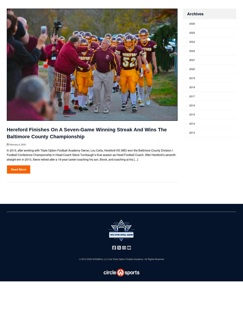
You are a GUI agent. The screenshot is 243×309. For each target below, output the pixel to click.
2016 (192, 105)
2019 (192, 78)
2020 (192, 69)
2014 (192, 123)
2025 (192, 32)
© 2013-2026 (86, 259)
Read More (18, 169)
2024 (192, 41)
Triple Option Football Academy (128, 259)
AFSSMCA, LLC (100, 259)
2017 (192, 96)
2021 (192, 60)
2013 (192, 132)
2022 (192, 51)
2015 (192, 114)
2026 (192, 23)
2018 (192, 87)
